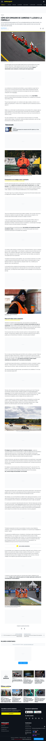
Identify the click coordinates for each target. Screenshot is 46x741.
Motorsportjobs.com (4, 727)
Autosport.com (4, 729)
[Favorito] (40, 28)
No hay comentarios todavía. (23, 644)
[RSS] (42, 718)
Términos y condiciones (15, 737)
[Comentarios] (43, 28)
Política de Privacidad (30, 737)
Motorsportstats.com (5, 730)
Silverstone (20, 504)
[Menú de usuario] (44, 1)
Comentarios (27, 724)
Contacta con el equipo (29, 728)
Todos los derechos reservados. (28, 739)
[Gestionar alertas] (24, 628)
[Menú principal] (2, 1)
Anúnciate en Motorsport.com (30, 726)
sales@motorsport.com (29, 730)
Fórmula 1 (15, 92)
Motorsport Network (18, 739)
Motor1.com (3, 725)
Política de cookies (22, 737)
